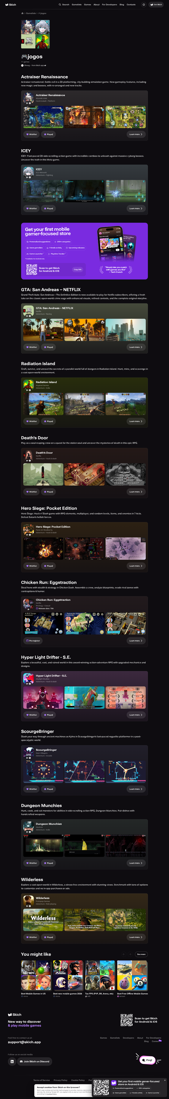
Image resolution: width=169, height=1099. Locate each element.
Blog (122, 4)
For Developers (109, 4)
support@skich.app (24, 1042)
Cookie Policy (78, 1080)
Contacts (131, 4)
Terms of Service (41, 1080)
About (96, 4)
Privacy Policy (60, 1080)
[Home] (10, 4)
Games (87, 4)
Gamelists (76, 4)
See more (141, 954)
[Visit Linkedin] (12, 1061)
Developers (128, 1038)
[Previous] (123, 954)
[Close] (165, 1080)
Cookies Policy (51, 1094)
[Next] (130, 954)
